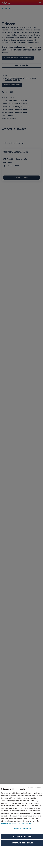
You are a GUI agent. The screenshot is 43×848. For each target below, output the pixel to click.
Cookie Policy (6, 823)
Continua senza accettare (34, 787)
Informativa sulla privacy (21, 823)
